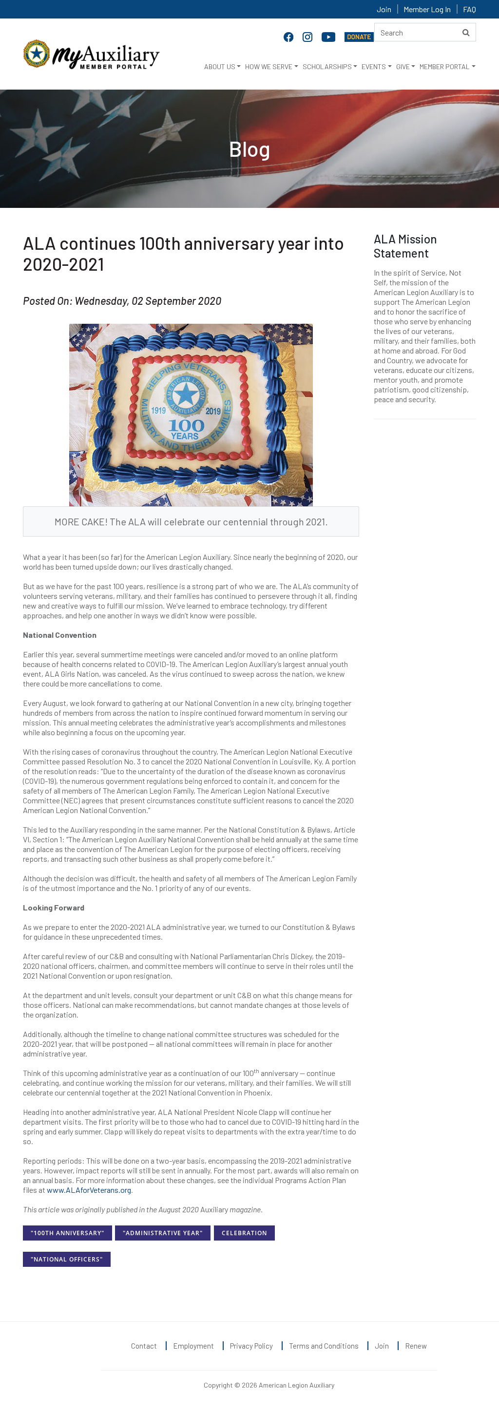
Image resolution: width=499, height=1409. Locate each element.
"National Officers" (67, 1259)
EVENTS (374, 66)
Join (384, 9)
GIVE (403, 66)
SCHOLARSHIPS (327, 66)
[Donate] (359, 36)
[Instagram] (308, 36)
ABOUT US (219, 66)
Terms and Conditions (324, 1345)
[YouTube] (329, 36)
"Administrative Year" (163, 1233)
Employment (193, 1345)
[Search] (466, 32)
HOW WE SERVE (268, 66)
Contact (144, 1345)
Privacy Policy (251, 1345)
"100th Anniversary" (67, 1233)
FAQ (469, 9)
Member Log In (427, 9)
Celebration (244, 1233)
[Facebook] (289, 36)
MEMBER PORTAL (445, 66)
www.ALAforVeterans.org (88, 1189)
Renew (416, 1345)
